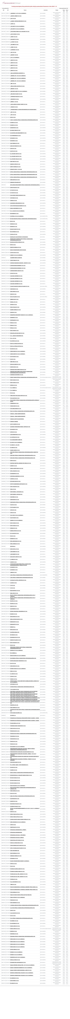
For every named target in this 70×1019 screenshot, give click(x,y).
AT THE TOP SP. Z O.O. (14, 190)
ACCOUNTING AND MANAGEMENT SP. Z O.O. (18, 132)
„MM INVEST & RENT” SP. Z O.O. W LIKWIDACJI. (18, 91)
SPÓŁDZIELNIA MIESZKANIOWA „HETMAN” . (18, 829)
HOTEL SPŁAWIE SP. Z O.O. (15, 470)
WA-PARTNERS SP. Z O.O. (14, 923)
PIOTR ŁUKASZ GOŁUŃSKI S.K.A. (16, 712)
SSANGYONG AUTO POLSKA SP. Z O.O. (17, 840)
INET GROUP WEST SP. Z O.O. (15, 481)
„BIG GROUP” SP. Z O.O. (14, 39)
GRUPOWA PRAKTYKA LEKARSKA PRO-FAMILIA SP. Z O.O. (20, 463)
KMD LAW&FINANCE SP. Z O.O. (15, 541)
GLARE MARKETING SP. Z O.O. (15, 434)
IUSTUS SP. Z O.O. (13, 509)
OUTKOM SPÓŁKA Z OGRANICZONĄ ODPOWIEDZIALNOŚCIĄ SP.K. (22, 686)
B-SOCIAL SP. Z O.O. (13, 234)
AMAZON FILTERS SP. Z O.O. (15, 164)
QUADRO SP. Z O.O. (13, 769)
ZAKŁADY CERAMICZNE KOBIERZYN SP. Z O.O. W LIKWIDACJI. (21, 967)
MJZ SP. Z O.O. (12, 645)
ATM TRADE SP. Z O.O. (14, 197)
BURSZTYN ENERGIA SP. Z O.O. (15, 247)
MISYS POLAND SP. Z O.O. (14, 642)
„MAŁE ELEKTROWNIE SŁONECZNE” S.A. (17, 73)
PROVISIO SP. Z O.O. (13, 741)
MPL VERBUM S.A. (13, 652)
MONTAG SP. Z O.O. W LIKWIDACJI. (16, 650)
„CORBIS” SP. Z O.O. (13, 47)
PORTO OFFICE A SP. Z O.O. (15, 728)
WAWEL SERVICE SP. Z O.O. (15, 925)
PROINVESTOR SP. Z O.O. (14, 738)
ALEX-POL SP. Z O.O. (13, 151)
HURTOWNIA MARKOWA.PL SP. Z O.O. (17, 476)
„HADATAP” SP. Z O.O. (14, 54)
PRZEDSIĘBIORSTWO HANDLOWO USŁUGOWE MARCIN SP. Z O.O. (22, 751)
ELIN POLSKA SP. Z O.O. (14, 356)
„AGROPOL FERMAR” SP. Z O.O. (15, 15)
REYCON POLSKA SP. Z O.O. (15, 777)
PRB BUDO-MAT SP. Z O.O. (14, 730)
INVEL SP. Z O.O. (13, 489)
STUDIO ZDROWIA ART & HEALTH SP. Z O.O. (18, 845)
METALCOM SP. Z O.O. (14, 629)
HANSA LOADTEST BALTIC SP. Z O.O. (16, 468)
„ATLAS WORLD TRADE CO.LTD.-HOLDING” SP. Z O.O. (19, 31)
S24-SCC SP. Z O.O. (13, 793)
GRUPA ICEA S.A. (13, 460)
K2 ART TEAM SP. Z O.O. (14, 517)
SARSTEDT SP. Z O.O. (13, 801)
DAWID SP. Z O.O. (13, 294)
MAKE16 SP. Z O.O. (13, 606)
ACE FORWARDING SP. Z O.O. (15, 135)
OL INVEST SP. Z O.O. (14, 673)
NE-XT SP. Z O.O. (13, 663)
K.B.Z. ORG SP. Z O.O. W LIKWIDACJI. (16, 515)
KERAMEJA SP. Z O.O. (14, 538)
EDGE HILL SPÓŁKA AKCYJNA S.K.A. (16, 343)
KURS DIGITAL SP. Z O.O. (14, 548)
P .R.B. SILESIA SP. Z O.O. (14, 689)
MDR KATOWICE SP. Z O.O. (15, 616)
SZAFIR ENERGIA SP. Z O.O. (15, 853)
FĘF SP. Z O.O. (12, 392)
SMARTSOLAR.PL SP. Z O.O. (15, 827)
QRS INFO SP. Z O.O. (13, 767)
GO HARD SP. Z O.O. (13, 447)
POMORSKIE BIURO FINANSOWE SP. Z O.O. (18, 725)
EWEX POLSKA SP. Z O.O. (14, 379)
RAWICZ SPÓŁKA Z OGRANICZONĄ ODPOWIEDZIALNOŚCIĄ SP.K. (22, 772)
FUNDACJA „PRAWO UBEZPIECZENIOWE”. (17, 413)
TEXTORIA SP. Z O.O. (13, 879)
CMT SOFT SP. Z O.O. (13, 273)
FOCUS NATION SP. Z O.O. (14, 398)
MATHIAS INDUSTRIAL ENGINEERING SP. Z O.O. (18, 611)
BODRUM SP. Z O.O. (13, 223)
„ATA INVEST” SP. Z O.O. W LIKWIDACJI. (17, 26)
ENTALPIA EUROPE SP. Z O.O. (15, 364)
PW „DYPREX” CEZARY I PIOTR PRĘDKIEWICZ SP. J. (19, 764)
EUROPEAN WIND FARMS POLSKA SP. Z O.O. (18, 369)
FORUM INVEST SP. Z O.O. (14, 405)
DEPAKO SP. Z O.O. (13, 304)
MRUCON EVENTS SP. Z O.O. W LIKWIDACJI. (18, 655)
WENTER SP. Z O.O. (13, 931)
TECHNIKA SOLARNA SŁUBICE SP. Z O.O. (17, 868)
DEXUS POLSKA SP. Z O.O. (14, 307)
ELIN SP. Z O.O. (12, 359)
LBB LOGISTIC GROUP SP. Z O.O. (16, 556)
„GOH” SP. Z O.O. (13, 52)
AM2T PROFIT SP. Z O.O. (14, 161)
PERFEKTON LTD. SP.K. (14, 704)
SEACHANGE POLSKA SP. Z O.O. (15, 803)
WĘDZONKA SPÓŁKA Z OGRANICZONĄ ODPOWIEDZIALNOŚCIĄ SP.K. (22, 936)
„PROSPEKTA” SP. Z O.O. (14, 99)
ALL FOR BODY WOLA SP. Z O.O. (16, 158)
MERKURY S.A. (12, 626)
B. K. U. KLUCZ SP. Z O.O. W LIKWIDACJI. (17, 210)
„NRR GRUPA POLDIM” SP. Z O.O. (16, 93)
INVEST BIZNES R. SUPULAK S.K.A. (16, 494)
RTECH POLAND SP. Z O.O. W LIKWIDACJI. (17, 785)
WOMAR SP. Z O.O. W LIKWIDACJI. (16, 952)
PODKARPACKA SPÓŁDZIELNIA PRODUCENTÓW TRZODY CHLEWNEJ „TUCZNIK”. (24, 717)
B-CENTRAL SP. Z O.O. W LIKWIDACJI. (17, 216)
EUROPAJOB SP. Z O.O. (14, 366)
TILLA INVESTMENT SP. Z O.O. (15, 881)
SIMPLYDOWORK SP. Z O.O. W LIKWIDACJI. (18, 821)
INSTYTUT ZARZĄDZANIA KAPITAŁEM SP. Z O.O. (18, 483)
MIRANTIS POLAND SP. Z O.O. (15, 639)
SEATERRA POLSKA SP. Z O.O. (15, 806)
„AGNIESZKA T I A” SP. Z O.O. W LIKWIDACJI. (18, 13)
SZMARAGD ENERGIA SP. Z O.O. (15, 855)
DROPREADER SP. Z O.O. (14, 320)
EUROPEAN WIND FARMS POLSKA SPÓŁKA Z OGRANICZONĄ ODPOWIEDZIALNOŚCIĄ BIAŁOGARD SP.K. (21, 372)
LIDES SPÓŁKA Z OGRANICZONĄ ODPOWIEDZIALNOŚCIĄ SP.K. (21, 574)
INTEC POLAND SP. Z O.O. (14, 486)
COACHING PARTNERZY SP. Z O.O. (16, 275)
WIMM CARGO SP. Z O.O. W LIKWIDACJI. (17, 939)
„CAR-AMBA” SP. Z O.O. (14, 44)
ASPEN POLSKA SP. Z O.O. (14, 187)
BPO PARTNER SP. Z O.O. (14, 231)
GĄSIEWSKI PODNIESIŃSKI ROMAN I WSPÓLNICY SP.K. (20, 426)
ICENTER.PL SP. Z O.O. (14, 478)
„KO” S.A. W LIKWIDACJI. (14, 57)
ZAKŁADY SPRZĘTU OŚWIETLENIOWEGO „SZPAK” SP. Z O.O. (21, 970)
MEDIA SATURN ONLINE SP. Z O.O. (16, 619)
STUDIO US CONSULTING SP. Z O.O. (16, 842)
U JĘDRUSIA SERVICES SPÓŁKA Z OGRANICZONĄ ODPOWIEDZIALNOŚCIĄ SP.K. (24, 905)
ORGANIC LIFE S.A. (13, 678)
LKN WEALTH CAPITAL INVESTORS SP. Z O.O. (18, 580)
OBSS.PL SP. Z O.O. (13, 671)
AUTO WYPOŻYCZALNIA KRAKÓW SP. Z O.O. (18, 205)
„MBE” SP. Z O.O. (13, 83)
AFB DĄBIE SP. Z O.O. (14, 138)
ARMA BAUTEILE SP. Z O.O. (15, 179)
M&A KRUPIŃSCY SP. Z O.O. (15, 590)
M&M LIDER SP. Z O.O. (14, 593)
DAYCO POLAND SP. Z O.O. (15, 296)
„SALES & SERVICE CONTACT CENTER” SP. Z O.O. (18, 104)
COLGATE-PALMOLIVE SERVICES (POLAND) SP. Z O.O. (19, 286)
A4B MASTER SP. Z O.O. (14, 127)
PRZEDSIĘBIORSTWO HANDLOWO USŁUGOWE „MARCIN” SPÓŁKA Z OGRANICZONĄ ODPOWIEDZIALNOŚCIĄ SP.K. (22, 749)
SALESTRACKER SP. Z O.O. (14, 798)
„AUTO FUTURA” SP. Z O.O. (15, 34)
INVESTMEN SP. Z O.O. (14, 496)
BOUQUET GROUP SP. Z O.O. (15, 229)
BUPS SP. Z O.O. (13, 244)
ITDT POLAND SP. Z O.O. (14, 507)
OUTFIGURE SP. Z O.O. (14, 684)
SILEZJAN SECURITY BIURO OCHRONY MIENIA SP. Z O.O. (20, 819)
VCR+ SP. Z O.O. (13, 915)
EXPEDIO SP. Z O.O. (13, 385)
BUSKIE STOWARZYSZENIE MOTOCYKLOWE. (18, 249)
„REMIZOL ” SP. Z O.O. (14, 101)
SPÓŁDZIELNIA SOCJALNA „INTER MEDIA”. (18, 835)
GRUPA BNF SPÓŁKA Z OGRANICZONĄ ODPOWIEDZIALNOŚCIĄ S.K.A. (23, 455)
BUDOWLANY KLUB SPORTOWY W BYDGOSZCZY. (19, 236)
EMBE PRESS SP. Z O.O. (14, 361)
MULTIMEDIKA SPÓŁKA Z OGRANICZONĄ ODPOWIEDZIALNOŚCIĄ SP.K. (23, 658)
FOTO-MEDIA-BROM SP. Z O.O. (15, 408)
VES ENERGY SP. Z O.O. (14, 920)
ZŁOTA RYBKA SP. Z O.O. (14, 980)
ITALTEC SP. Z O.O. (13, 504)
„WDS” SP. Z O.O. (13, 112)
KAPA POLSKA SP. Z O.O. (14, 522)
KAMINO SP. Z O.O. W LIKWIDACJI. (16, 520)
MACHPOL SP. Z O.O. (14, 600)
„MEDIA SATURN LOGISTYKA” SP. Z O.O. (17, 86)
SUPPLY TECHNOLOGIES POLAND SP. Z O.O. (18, 848)
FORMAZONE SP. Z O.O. (14, 403)
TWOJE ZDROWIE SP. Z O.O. (15, 902)
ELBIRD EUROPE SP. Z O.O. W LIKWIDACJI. (17, 351)
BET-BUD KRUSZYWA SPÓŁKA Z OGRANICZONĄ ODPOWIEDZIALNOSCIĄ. (23, 218)
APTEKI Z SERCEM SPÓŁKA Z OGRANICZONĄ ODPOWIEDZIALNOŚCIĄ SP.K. (23, 171)
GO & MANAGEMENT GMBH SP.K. (16, 439)
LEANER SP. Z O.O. (13, 561)
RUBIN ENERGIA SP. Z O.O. (15, 790)
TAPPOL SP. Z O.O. (13, 863)
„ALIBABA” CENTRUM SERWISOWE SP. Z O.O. (18, 21)
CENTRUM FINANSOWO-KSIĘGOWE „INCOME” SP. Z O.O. (20, 262)
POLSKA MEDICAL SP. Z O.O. (15, 723)
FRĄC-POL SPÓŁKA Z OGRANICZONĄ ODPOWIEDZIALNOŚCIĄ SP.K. (22, 411)
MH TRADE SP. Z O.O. (14, 634)
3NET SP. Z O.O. (13, 117)
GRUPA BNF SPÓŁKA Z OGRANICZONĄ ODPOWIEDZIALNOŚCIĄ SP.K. (22, 457)
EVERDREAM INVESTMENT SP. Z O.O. (16, 374)
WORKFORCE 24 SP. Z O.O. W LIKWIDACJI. (17, 957)
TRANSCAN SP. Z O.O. (14, 899)
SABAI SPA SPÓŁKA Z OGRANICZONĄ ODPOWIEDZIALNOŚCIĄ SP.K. (22, 795)
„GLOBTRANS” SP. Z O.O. (14, 49)
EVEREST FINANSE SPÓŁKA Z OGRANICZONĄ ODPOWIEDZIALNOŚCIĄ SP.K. (23, 377)
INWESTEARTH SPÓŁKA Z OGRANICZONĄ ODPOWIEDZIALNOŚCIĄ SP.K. (23, 502)
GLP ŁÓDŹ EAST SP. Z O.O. (14, 437)
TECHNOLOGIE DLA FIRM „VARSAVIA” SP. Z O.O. (18, 873)
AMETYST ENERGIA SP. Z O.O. (15, 166)
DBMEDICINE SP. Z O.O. (14, 299)
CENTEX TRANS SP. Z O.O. (14, 260)
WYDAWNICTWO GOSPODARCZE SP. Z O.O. (18, 962)
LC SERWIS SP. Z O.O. (14, 559)
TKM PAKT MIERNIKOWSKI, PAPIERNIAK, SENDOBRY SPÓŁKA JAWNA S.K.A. (24, 886)
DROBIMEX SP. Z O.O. (14, 317)
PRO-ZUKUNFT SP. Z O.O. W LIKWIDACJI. (17, 746)
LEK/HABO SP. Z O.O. (14, 567)
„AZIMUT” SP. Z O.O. (13, 36)
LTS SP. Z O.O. (12, 585)
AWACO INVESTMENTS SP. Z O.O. (16, 208)
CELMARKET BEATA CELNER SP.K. (16, 257)
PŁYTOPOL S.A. (13, 715)
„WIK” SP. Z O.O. (13, 114)
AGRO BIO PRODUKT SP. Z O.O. (15, 145)
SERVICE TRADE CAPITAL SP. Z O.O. (16, 814)
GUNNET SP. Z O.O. (13, 465)
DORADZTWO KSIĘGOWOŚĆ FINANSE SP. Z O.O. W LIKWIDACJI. (21, 314)
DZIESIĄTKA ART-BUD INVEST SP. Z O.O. (17, 333)
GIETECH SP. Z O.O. (13, 431)
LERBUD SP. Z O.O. (13, 572)
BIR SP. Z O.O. (12, 221)
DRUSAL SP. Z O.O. (13, 322)
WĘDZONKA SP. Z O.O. (14, 933)
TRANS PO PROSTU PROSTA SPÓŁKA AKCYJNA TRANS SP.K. (21, 894)
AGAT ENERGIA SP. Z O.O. (14, 143)
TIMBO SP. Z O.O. (13, 884)
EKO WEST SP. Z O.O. (13, 348)
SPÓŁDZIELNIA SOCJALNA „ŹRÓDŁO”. (17, 837)
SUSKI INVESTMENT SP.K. (14, 850)
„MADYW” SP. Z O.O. (14, 60)
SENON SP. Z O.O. (13, 811)
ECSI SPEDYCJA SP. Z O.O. (14, 340)
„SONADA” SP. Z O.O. (14, 106)
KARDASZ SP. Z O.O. (13, 528)
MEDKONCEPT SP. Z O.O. (14, 621)
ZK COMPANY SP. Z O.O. (14, 978)
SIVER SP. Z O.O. (13, 824)
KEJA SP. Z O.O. (12, 535)
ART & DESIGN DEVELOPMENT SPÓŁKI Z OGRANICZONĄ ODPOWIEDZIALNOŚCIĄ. (25, 184)
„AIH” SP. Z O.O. (13, 18)
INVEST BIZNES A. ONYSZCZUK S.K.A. (17, 491)
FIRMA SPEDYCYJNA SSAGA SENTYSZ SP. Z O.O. (18, 395)
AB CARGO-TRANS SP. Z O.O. (15, 130)
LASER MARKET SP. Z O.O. (14, 551)
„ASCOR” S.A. (12, 23)
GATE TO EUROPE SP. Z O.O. (15, 424)
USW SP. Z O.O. (12, 910)
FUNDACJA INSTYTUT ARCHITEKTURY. (17, 418)
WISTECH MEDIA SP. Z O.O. (15, 949)
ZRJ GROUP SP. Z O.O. (14, 983)
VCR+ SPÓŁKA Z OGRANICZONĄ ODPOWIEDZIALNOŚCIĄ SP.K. (21, 918)
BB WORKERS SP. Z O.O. (14, 213)
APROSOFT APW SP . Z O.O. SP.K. (16, 169)
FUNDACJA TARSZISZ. (14, 421)
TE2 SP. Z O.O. (12, 866)
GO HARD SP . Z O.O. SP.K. (14, 444)
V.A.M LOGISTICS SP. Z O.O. (15, 912)
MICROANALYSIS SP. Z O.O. (15, 637)
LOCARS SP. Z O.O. (13, 582)
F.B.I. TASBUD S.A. (13, 387)
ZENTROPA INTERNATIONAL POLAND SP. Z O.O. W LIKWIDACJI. (21, 972)
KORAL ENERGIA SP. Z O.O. (15, 543)
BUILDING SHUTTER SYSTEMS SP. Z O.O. (17, 242)
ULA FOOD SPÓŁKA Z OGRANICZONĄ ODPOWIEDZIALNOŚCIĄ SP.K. (22, 907)
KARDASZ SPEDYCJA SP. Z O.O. (15, 530)
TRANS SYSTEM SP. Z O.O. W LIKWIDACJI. (17, 897)
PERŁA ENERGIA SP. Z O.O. (15, 707)
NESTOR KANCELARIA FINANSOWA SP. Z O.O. (18, 660)
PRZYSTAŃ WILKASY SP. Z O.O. (15, 762)
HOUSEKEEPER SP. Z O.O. (14, 473)
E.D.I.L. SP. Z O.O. (13, 338)
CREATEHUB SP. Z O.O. (14, 288)
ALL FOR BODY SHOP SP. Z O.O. (15, 153)
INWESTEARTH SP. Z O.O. (14, 499)
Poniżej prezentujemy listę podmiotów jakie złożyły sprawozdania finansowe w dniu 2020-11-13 (34, 6)
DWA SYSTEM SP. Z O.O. (14, 330)
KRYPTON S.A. (12, 546)
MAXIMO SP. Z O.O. (13, 613)
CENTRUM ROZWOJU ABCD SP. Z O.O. (17, 270)
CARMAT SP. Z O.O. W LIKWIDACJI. (16, 255)
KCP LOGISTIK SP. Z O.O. (14, 533)
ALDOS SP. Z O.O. (13, 148)
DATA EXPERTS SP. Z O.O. (14, 291)
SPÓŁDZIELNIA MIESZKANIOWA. (16, 832)
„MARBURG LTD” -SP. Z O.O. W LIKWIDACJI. (18, 75)
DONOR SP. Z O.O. (13, 312)
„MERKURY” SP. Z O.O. (14, 88)
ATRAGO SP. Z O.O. (13, 200)
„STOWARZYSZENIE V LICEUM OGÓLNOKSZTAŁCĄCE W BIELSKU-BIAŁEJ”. (23, 109)
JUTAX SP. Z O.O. (13, 512)
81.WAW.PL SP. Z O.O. (14, 122)
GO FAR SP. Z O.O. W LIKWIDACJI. (16, 442)
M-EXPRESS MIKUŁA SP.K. (14, 632)
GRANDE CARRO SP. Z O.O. (15, 450)
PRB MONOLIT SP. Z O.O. (14, 736)
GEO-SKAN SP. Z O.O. (14, 429)
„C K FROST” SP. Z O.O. (14, 41)
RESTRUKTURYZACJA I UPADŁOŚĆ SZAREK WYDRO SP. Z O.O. (21, 775)
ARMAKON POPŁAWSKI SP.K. (15, 182)
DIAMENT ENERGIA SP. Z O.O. (15, 309)
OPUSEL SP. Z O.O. (13, 676)
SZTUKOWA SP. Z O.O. (14, 858)
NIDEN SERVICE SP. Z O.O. (14, 665)
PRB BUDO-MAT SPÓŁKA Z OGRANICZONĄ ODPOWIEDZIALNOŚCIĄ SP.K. (23, 733)
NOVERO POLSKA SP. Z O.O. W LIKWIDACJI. (18, 668)
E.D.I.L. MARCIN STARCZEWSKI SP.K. (16, 335)
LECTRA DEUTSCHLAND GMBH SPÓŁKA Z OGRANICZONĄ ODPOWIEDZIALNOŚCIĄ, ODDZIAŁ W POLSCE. (20, 564)
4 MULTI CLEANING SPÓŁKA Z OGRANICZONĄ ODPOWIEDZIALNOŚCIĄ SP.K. (24, 119)
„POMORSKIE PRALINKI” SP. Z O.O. (16, 96)
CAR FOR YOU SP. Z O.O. (14, 252)
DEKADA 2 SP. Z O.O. (13, 301)
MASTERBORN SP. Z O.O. (14, 608)
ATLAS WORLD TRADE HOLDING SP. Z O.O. (17, 195)
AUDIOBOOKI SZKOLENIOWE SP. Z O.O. (17, 203)
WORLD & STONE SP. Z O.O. (15, 959)
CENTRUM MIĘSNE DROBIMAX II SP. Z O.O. (17, 265)
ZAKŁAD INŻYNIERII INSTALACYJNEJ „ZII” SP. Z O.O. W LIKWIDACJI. (22, 965)
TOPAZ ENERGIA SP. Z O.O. (15, 892)
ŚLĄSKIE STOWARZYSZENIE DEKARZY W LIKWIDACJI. (19, 860)
